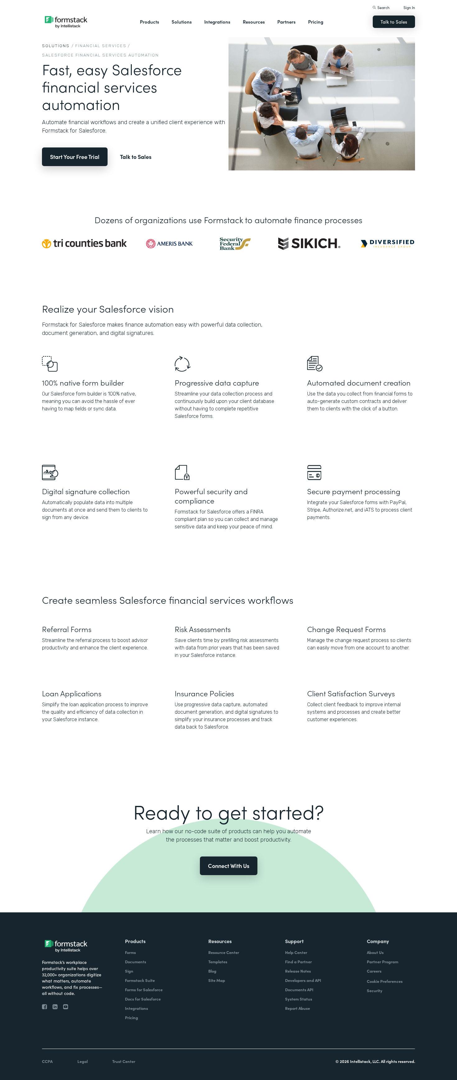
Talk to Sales (394, 21)
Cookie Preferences (385, 981)
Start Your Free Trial (74, 156)
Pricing (315, 21)
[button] (149, 21)
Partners (286, 21)
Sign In (409, 7)
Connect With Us (228, 866)
